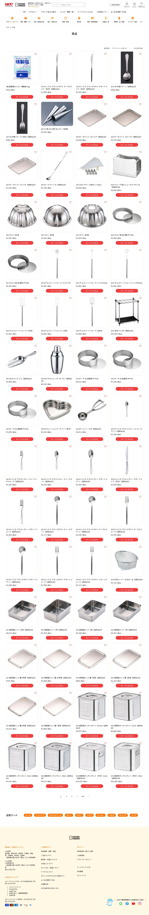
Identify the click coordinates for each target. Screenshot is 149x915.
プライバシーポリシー (84, 859)
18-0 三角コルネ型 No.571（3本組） (55, 129)
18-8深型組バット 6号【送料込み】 (89, 630)
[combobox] (69, 5)
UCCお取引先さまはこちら (50, 888)
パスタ (111, 815)
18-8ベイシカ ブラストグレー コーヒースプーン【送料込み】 (126, 430)
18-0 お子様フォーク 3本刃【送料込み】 (21, 137)
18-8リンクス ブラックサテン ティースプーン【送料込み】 (56, 530)
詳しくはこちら (10, 869)
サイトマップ (81, 875)
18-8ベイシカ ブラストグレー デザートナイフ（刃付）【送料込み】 (126, 480)
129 (82, 796)
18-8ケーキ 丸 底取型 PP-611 (122, 378)
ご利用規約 (80, 855)
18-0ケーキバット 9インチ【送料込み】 (21, 185)
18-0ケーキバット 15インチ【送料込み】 (126, 137)
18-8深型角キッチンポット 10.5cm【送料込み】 (92, 726)
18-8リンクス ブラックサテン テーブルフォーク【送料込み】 (126, 530)
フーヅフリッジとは (83, 867)
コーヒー (100, 815)
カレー (69, 815)
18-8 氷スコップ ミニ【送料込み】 (19, 378)
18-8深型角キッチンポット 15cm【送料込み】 (22, 777)
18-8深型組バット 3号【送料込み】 (54, 630)
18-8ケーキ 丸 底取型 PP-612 (17, 429)
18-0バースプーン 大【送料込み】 (54, 185)
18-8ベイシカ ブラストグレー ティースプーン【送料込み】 (56, 480)
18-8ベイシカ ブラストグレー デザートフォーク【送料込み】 (22, 530)
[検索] (83, 5)
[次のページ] (88, 796)
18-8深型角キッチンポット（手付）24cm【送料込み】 (126, 777)
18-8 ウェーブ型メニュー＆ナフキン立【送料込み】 (125, 186)
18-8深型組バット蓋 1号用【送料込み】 (91, 678)
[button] (33, 12)
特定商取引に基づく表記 (85, 851)
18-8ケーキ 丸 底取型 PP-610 (87, 378)
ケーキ (28, 815)
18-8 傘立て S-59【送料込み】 (122, 331)
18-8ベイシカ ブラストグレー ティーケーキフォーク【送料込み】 (21, 480)
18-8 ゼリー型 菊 (82, 235)
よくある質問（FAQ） (48, 880)
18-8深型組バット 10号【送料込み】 (20, 630)
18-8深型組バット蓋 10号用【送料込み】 (56, 678)
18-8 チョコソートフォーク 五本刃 (89, 331)
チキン (79, 815)
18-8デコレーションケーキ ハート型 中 (56, 429)
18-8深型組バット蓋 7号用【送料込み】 (56, 725)
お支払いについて (47, 864)
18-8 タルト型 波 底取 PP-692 (17, 283)
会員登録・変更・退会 (48, 851)
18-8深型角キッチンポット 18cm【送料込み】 (57, 777)
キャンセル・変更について (50, 868)
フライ (89, 815)
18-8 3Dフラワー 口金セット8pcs (89, 185)
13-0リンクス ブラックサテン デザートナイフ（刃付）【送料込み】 (91, 87)
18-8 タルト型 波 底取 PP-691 (122, 235)
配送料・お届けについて (49, 859)
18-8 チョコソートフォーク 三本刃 (19, 331)
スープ (133, 815)
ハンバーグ (40, 815)
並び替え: (107, 48)
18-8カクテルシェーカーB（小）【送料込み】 (56, 379)
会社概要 (80, 871)
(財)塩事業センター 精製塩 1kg (18, 86)
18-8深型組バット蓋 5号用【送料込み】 (21, 725)
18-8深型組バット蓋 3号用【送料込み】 (126, 678)
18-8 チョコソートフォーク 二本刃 (54, 331)
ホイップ (122, 815)
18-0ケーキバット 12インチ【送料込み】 (91, 137)
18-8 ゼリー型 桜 (12, 235)
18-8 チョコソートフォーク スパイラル (56, 283)
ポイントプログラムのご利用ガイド (53, 876)
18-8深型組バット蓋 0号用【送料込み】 (21, 678)
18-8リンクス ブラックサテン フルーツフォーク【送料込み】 (91, 580)
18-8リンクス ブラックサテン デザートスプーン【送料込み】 (22, 580)
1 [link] (60, 796)
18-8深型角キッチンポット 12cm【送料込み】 (127, 726)
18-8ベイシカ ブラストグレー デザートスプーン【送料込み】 (91, 480)
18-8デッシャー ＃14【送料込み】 (89, 429)
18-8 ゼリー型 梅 (47, 235)
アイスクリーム (55, 815)
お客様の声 (44, 884)
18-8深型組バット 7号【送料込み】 (124, 630)
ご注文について (46, 855)
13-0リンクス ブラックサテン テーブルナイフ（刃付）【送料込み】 (56, 87)
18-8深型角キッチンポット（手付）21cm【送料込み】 (91, 777)
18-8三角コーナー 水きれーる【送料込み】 (127, 579)
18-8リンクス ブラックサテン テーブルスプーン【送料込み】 (91, 530)
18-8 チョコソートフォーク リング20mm (126, 283)
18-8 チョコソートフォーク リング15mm (91, 283)
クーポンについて (47, 872)
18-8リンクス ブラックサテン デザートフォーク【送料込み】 (56, 580)
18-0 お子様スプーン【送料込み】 (124, 86)
